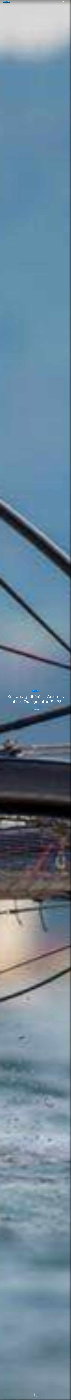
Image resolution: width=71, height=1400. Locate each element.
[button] (67, 2)
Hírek (35, 691)
